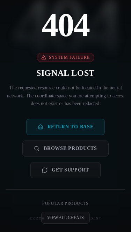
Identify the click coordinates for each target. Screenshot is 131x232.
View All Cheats (65, 217)
